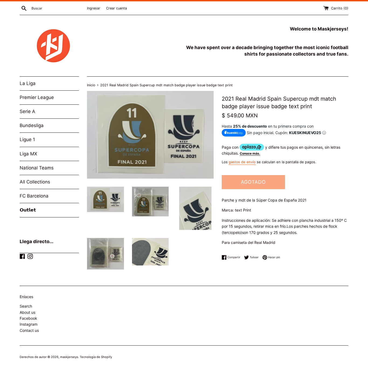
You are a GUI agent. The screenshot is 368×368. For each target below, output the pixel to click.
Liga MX (28, 153)
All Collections (35, 182)
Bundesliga (32, 125)
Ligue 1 (27, 139)
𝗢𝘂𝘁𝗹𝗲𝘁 (28, 210)
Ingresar (93, 8)
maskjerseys (69, 357)
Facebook (28, 318)
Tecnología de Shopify (96, 357)
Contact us (29, 330)
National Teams (37, 168)
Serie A (27, 111)
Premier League (37, 97)
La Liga (28, 83)
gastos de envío (242, 162)
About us (27, 312)
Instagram (28, 324)
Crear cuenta (116, 8)
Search (26, 306)
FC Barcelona (34, 196)
